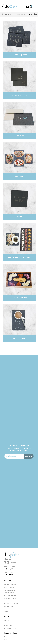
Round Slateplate (9, 590)
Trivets (6, 611)
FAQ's (5, 639)
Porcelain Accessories (11, 603)
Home (7, 14)
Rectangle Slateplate (10, 585)
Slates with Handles (10, 595)
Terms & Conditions (10, 628)
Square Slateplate (10, 588)
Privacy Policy (8, 626)
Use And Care (8, 642)
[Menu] (35, 6)
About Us (6, 620)
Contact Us (7, 623)
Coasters (7, 609)
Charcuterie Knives (10, 599)
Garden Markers (9, 606)
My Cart (6, 637)
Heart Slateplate (9, 593)
